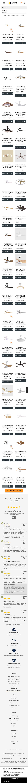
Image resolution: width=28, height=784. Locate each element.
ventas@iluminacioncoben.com (14, 690)
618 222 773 (14, 688)
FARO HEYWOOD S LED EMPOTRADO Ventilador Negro (7, 244)
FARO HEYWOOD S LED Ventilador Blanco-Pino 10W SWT (20, 62)
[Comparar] (12, 43)
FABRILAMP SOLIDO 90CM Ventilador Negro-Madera (8, 271)
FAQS (14, 743)
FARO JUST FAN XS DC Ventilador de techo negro (7, 297)
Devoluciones (14, 723)
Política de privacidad (14, 700)
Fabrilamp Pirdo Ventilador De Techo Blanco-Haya (20, 271)
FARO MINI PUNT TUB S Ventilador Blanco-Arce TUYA (7, 36)
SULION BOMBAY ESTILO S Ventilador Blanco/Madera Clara (20, 297)
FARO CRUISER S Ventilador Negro (7, 87)
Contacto (14, 733)
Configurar (6, 781)
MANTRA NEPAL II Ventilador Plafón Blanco (7, 479)
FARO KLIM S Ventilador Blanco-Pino (20, 36)
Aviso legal (14, 698)
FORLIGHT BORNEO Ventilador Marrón (20, 374)
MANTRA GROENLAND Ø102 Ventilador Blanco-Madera (7, 218)
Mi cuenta (14, 736)
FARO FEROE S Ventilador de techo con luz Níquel (20, 323)
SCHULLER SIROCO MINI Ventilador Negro (12, 601)
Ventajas (14, 708)
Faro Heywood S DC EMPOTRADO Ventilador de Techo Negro (7, 62)
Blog (14, 738)
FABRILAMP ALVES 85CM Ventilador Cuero (20, 218)
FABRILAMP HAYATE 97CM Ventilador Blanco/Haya (7, 401)
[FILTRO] (27, 392)
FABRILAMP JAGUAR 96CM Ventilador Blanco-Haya (7, 375)
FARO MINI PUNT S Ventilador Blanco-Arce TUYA (7, 323)
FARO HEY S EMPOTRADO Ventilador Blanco (12, 561)
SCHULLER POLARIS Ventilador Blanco (11, 615)
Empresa (14, 725)
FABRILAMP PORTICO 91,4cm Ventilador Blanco (20, 244)
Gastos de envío (14, 721)
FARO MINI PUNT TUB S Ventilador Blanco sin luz (20, 427)
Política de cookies (14, 703)
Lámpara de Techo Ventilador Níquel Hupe (20, 166)
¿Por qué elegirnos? (14, 718)
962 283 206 (14, 686)
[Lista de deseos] (9, 43)
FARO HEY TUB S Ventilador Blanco (11, 546)
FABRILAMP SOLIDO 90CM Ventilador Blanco (20, 401)
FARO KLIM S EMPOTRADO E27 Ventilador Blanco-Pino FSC (20, 479)
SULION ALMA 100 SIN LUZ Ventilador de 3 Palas (7, 427)
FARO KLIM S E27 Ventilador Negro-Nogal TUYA (7, 453)
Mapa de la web (14, 741)
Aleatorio (14, 12)
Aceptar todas (14, 778)
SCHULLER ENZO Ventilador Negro (7, 139)
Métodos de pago (14, 716)
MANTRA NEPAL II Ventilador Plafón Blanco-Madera (20, 88)
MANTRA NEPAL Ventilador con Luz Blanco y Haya (7, 166)
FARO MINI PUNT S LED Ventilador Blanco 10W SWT (7, 192)
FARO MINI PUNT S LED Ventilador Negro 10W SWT (20, 140)
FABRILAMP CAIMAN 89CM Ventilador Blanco (20, 114)
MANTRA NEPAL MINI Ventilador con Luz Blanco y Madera (20, 192)
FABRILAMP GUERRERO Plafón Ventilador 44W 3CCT (20, 349)
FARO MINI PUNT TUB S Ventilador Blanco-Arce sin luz (14, 576)
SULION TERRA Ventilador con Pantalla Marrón (7, 114)
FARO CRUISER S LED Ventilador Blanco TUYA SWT (7, 349)
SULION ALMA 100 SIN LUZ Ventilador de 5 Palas (20, 453)
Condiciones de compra (14, 705)
